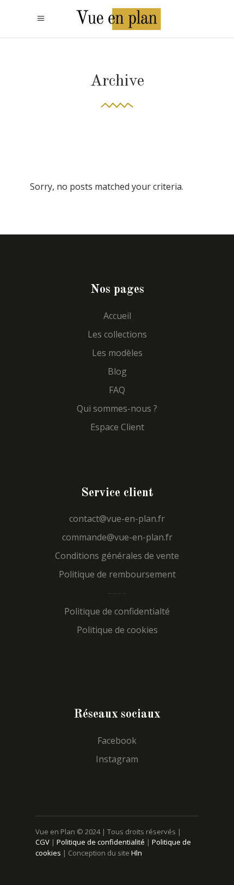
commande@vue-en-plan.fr (117, 537)
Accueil (117, 316)
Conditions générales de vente (117, 556)
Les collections (117, 334)
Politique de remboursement (117, 574)
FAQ (117, 390)
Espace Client (117, 427)
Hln (136, 853)
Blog (117, 371)
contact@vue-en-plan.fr (117, 519)
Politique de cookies (117, 630)
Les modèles (117, 353)
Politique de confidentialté (117, 611)
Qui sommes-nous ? (117, 408)
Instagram (117, 759)
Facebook (117, 740)
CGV (42, 842)
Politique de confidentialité (101, 842)
